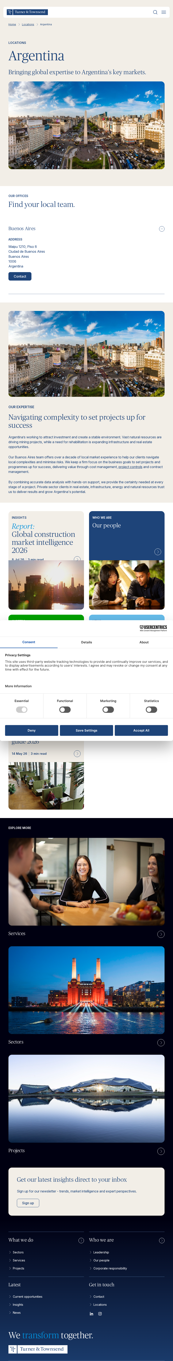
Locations (28, 24)
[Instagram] (100, 1314)
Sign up (28, 1203)
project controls (130, 467)
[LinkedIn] (91, 1314)
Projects (18, 1268)
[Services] (161, 934)
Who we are (101, 1240)
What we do (20, 1240)
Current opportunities (27, 1296)
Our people (101, 1260)
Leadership (101, 1252)
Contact (20, 276)
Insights (18, 1304)
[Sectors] (161, 1042)
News (17, 1312)
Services (19, 1260)
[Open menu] (163, 12)
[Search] (155, 12)
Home (12, 24)
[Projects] (161, 1151)
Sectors (18, 1252)
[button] (86, 229)
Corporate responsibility (110, 1268)
